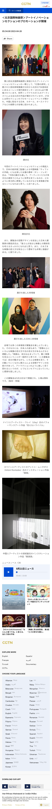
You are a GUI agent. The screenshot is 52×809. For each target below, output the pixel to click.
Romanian (37, 717)
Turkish (35, 750)
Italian (10, 758)
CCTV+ (5, 668)
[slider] (16, 572)
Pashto (34, 713)
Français (5, 660)
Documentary (31, 664)
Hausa (10, 737)
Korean (11, 766)
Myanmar (38, 692)
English (5, 656)
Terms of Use (20, 805)
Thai (33, 746)
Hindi (9, 746)
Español (29, 656)
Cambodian (11, 701)
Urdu (33, 758)
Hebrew (10, 742)
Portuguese (38, 709)
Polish (35, 705)
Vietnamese (38, 762)
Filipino (11, 721)
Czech (10, 709)
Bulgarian (13, 696)
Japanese (11, 762)
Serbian (36, 725)
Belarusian (13, 688)
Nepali (34, 696)
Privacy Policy (7, 805)
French (11, 725)
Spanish (36, 733)
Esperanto (13, 717)
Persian (35, 701)
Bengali (10, 692)
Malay (37, 684)
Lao (33, 680)
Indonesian (16, 754)
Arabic (10, 684)
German (11, 729)
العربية (28, 660)
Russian (36, 721)
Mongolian (37, 688)
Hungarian (12, 750)
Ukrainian (37, 754)
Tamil (34, 742)
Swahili (36, 737)
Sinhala (35, 729)
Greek (11, 733)
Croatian (12, 705)
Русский (5, 664)
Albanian (11, 680)
